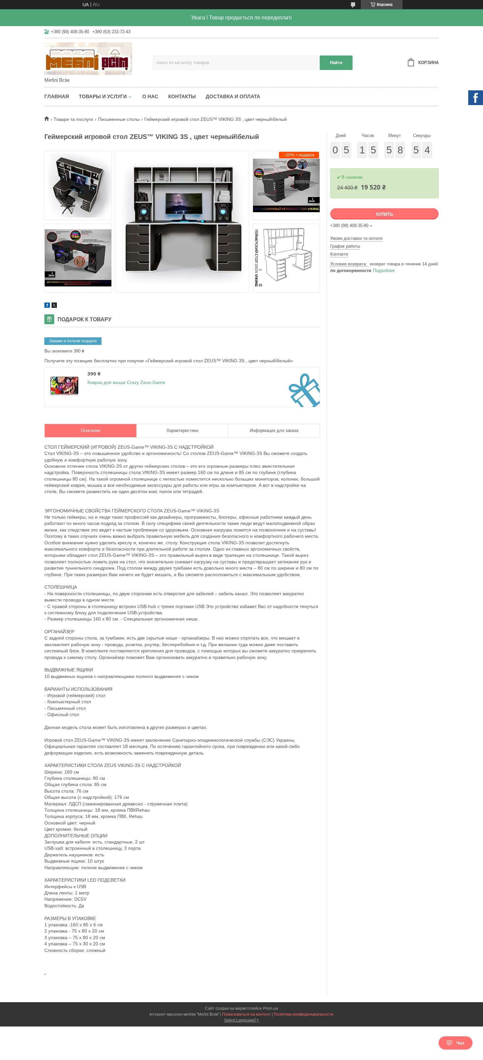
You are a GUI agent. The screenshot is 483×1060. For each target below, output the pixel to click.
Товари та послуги (73, 119)
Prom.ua (270, 1008)
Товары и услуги (103, 96)
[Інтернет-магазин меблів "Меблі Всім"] (98, 58)
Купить (384, 214)
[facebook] (47, 306)
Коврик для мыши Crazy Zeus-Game (126, 382)
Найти (336, 62)
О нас (150, 96)
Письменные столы (119, 119)
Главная (56, 96)
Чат (460, 1043)
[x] (54, 306)
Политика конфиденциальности (304, 1014)
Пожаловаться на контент (246, 1014)
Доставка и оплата (233, 96)
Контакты (182, 96)
